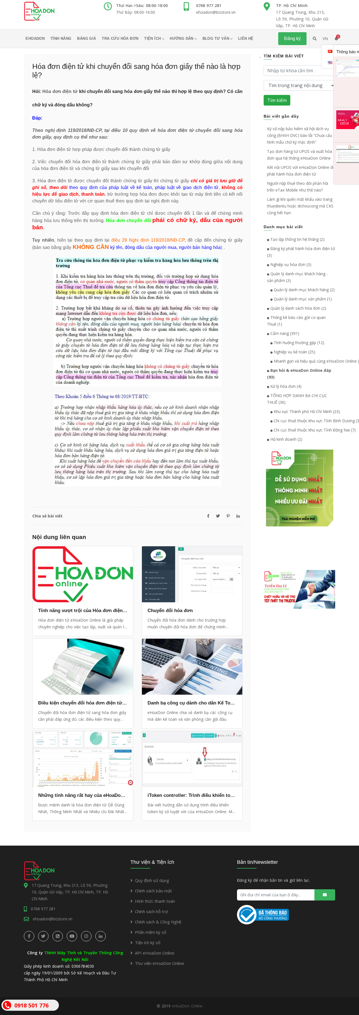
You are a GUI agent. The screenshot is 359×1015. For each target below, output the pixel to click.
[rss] (58, 936)
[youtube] (72, 936)
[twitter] (43, 936)
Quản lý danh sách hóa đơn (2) (297, 308)
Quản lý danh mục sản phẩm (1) (302, 299)
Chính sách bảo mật (153, 890)
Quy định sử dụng (152, 880)
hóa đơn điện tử (57, 168)
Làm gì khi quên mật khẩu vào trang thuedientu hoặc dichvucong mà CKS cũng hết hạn (300, 206)
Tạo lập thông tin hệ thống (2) (297, 239)
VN (325, 38)
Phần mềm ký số (150, 932)
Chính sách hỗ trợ (151, 911)
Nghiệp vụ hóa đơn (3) (290, 264)
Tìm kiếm (277, 100)
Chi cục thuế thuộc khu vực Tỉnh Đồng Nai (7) (314, 430)
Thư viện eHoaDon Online (159, 963)
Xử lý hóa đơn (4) (285, 386)
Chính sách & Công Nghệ (158, 922)
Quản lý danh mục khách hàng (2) (304, 289)
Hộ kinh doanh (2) (285, 439)
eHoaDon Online (187, 1006)
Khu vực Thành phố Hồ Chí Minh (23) (306, 411)
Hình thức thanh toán (155, 901)
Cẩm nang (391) (284, 333)
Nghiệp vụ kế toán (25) (294, 351)
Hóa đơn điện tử (60, 91)
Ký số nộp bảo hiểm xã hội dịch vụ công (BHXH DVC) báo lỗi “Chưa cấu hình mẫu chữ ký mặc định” (299, 135)
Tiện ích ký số (147, 942)
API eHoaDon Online (154, 953)
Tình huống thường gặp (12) (298, 342)
